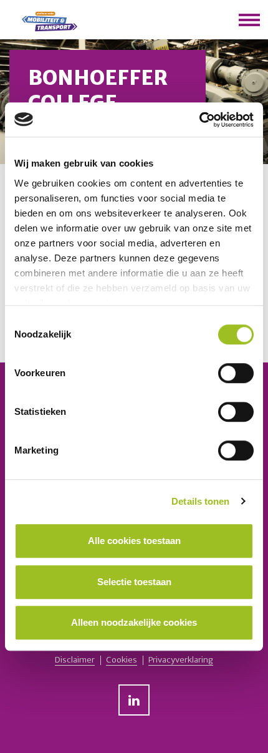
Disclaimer (75, 660)
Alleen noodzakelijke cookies (134, 622)
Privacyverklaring (180, 660)
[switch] (236, 373)
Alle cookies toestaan (134, 540)
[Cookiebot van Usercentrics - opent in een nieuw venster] (199, 120)
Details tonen (200, 501)
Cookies (121, 660)
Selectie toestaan (134, 581)
